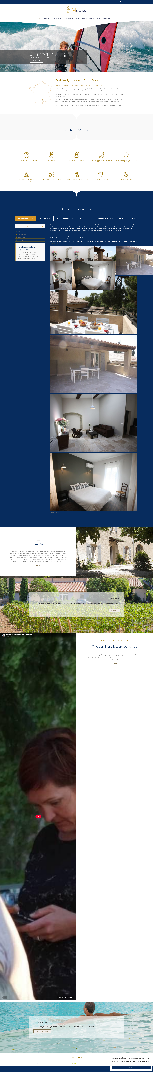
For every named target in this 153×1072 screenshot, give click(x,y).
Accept (131, 1067)
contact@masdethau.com (48, 2)
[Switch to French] (112, 18)
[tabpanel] (76, 371)
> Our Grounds (54, 243)
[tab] (25, 218)
